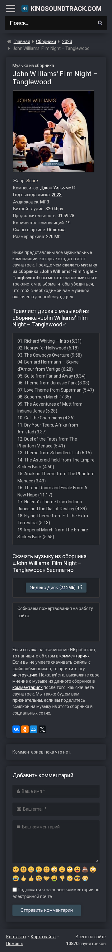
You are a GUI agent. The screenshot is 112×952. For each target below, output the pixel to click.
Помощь (14, 943)
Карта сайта (43, 936)
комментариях (74, 655)
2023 (57, 194)
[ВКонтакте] (16, 729)
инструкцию (24, 674)
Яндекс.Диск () (53, 587)
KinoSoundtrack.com (66, 8)
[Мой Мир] (33, 729)
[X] (42, 729)
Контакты (16, 936)
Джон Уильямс (55, 187)
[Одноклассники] (25, 729)
